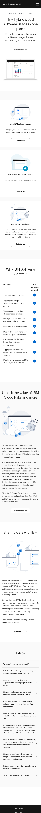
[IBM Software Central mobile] (37, 4)
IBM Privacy (19, 809)
